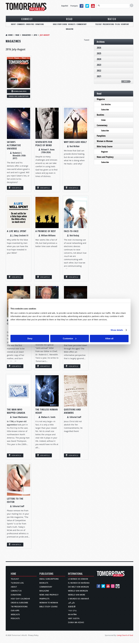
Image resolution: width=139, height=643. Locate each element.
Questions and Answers (72, 411)
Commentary (81, 24)
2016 (35, 35)
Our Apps (15, 610)
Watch (112, 19)
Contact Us (16, 591)
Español (64, 5)
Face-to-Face (71, 231)
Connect (27, 19)
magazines (26, 35)
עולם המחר (72, 610)
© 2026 (8, 635)
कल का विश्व (72, 614)
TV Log (117, 24)
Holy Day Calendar (20, 599)
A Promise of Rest (45, 231)
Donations (39, 24)
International (75, 573)
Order (103, 120)
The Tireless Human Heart (46, 411)
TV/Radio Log (17, 583)
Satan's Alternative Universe (14, 145)
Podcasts (15, 618)
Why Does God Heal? (75, 142)
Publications (46, 573)
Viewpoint (125, 24)
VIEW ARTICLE (16, 188)
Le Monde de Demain (78, 579)
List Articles (106, 104)
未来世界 (72, 607)
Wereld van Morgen (78, 591)
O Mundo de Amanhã (78, 599)
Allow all (109, 338)
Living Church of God (125, 635)
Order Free (30, 24)
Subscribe (105, 109)
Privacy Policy (33, 635)
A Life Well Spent (16, 231)
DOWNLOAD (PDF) (19, 91)
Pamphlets (101, 135)
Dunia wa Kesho (76, 622)
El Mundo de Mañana (79, 583)
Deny (29, 338)
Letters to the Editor (15, 500)
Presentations (108, 24)
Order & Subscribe (19, 603)
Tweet (86, 40)
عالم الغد (71, 603)
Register (104, 151)
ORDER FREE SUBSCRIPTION (19, 96)
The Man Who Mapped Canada (16, 411)
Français (74, 5)
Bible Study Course (60, 24)
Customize (68, 338)
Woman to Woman (105, 141)
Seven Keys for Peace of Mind (43, 143)
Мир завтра (74, 618)
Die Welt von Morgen (78, 587)
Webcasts (15, 614)
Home (10, 35)
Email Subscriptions (49, 579)
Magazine (69, 29)
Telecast (98, 24)
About (13, 24)
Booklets (71, 24)
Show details (117, 330)
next (125, 81)
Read (69, 19)
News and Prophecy (105, 156)
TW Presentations (19, 607)
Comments (21, 24)
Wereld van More (76, 595)
